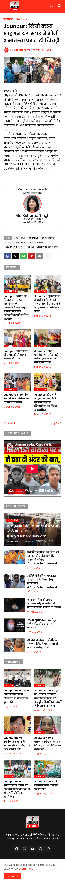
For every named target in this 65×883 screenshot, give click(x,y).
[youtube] (32, 849)
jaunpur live (47, 237)
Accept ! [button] (12, 876)
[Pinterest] (31, 256)
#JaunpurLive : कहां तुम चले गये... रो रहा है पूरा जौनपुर (42, 623)
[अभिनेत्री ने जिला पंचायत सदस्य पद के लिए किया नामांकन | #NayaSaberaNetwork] (14, 581)
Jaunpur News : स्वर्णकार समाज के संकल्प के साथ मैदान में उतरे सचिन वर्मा (17, 743)
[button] (5, 6)
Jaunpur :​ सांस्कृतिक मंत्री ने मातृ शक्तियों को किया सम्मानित (17, 398)
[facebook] (17, 849)
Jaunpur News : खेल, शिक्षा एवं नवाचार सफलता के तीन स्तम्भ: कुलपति (17, 696)
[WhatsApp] (23, 256)
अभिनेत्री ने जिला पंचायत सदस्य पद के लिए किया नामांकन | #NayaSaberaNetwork (42, 581)
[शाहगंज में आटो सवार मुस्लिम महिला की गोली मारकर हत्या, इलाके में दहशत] (14, 605)
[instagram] (40, 849)
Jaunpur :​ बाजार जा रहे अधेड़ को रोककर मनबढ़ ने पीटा (16, 354)
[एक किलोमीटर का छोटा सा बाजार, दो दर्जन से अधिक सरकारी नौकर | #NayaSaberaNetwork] (14, 557)
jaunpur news (35, 242)
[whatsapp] (48, 849)
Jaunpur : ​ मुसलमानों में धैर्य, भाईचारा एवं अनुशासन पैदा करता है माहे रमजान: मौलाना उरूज (47, 303)
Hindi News (22, 19)
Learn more (26, 868)
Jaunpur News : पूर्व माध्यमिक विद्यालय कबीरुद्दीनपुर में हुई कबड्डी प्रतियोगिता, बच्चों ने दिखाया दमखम (47, 698)
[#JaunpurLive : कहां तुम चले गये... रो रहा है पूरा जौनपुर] (14, 625)
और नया (10, 423)
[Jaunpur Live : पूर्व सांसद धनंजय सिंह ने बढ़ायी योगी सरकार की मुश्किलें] (14, 645)
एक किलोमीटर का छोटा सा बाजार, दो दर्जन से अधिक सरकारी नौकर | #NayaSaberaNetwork (43, 557)
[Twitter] (15, 256)
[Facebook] (7, 256)
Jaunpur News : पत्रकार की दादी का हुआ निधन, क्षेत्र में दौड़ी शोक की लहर (47, 743)
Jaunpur (33, 237)
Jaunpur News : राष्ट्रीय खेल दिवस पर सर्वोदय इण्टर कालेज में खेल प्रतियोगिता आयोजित (17, 789)
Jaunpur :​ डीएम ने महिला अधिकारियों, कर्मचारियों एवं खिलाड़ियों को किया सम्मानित (45, 402)
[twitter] (24, 849)
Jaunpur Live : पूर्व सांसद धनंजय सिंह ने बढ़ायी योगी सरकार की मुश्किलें (42, 643)
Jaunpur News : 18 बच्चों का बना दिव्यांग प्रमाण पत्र (46, 785)
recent (30, 246)
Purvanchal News (14, 246)
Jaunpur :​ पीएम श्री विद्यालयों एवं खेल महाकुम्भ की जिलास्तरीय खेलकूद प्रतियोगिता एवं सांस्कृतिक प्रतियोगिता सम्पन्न (16, 307)
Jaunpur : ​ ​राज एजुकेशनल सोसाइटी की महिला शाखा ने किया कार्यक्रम (46, 356)
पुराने (56, 423)
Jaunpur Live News (15, 242)
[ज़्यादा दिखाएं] (47, 256)
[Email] (39, 256)
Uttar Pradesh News (47, 246)
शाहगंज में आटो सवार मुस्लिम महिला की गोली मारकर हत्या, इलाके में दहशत (44, 603)
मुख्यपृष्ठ (8, 19)
